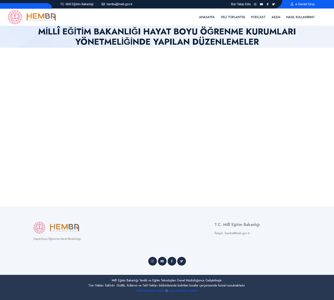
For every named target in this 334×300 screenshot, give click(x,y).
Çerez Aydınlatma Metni (183, 290)
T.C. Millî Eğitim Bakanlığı (77, 4)
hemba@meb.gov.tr (119, 4)
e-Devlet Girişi (305, 4)
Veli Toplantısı (233, 17)
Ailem (276, 17)
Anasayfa (207, 17)
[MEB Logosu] (17, 17)
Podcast (258, 17)
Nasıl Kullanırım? (300, 17)
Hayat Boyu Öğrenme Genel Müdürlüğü (57, 238)
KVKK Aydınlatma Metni (150, 290)
